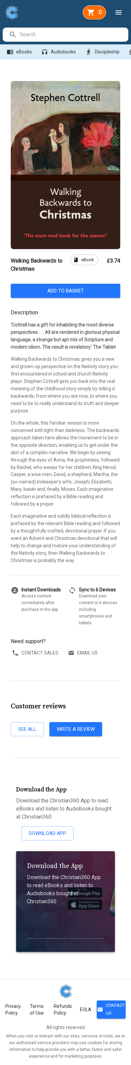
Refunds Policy (63, 1009)
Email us (87, 653)
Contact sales (39, 653)
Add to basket (65, 291)
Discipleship (102, 51)
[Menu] (119, 12)
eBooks (19, 51)
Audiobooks (58, 51)
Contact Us (111, 1009)
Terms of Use (37, 1009)
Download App (47, 833)
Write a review (76, 729)
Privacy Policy (13, 1009)
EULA (85, 1009)
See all (27, 729)
